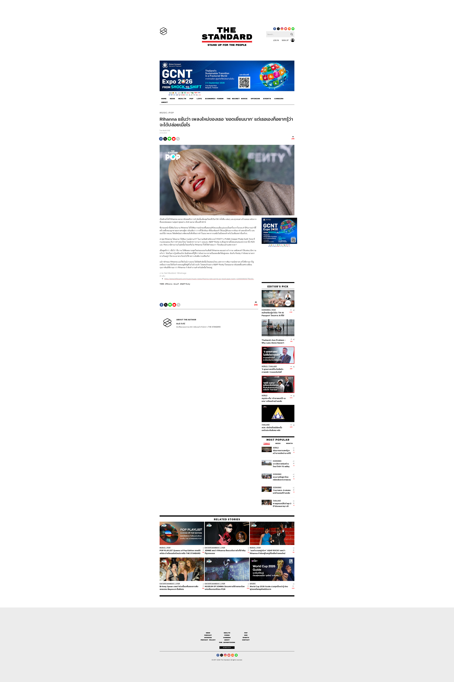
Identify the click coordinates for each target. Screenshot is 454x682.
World (264, 366)
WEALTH (182, 99)
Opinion (208, 637)
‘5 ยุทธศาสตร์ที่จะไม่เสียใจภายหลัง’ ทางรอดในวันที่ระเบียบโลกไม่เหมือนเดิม (272, 370)
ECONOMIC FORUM (214, 99)
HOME (163, 99)
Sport (253, 583)
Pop (245, 632)
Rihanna (169, 284)
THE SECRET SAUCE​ (237, 99)
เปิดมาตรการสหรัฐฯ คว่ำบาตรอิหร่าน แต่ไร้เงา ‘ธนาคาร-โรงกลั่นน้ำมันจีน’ (282, 451)
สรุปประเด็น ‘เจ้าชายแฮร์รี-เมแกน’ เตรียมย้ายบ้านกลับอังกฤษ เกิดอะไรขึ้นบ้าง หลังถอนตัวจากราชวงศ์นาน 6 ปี (274, 399)
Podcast (208, 635)
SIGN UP (285, 40)
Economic (266, 310)
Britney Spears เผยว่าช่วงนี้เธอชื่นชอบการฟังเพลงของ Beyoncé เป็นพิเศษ (179, 587)
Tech (274, 310)
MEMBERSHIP (227, 647)
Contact (246, 640)
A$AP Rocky (185, 284)
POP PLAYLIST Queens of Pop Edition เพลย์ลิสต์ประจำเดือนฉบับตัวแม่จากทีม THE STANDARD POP (180, 551)
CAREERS (278, 99)
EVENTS (267, 99)
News (208, 632)
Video (227, 635)
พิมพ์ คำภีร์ (166, 130)
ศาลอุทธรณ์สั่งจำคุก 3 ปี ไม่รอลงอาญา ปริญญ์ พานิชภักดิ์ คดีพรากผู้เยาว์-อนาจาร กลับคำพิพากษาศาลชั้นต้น (282, 504)
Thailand (273, 366)
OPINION (255, 99)
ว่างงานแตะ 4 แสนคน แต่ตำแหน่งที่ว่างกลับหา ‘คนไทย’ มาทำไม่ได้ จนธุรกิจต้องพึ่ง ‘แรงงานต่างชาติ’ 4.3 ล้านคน (282, 491)
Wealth (227, 632)
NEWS (172, 99)
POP (191, 99)
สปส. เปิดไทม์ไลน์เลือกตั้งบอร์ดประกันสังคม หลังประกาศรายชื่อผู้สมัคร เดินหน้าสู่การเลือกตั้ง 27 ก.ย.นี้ (273, 429)
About (227, 640)
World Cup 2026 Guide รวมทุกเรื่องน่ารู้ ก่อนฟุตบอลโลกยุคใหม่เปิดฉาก (269, 587)
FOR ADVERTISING (227, 642)
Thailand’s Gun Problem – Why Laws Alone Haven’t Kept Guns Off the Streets (274, 341)
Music (163, 112)
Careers (227, 637)
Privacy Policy (208, 640)
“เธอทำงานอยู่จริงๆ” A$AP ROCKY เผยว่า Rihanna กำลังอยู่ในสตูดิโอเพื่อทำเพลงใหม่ (267, 551)
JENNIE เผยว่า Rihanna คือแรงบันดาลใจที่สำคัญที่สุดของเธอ (225, 551)
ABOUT (164, 102)
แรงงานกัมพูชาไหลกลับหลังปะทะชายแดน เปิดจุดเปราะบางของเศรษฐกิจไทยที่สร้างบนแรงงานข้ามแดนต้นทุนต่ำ (282, 478)
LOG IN (276, 40)
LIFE (199, 99)
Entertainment (212, 548)
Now (245, 635)
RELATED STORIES (227, 519)
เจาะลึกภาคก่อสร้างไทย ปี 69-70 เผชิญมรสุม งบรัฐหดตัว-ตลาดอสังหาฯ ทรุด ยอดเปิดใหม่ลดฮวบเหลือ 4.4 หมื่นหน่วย (281, 465)
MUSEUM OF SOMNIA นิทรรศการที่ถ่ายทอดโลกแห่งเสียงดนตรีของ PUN (225, 587)
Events (246, 637)
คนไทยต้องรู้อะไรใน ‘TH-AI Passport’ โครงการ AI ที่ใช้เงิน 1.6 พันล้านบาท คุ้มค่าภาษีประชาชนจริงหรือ (273, 314)
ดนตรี (177, 284)
